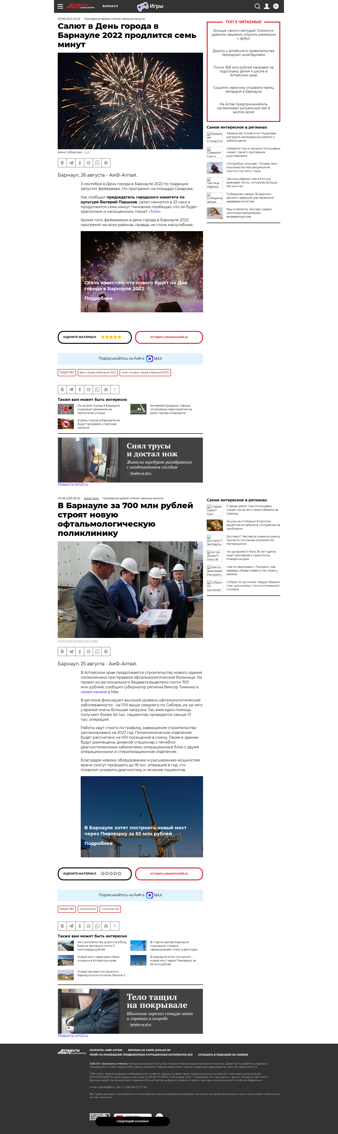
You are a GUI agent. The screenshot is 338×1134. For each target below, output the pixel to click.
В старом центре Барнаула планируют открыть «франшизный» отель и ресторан (174, 945)
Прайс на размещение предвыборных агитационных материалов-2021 (141, 1054)
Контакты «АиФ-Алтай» (106, 1050)
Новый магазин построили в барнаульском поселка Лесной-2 (101, 973)
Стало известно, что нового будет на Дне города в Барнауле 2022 (136, 285)
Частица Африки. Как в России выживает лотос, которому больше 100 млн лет (251, 182)
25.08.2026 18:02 (69, 498)
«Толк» (155, 211)
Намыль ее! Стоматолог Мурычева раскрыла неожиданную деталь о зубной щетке (251, 137)
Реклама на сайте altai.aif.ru (149, 1050)
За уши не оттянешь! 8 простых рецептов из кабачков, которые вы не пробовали (253, 525)
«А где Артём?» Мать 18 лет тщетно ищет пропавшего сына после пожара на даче (251, 555)
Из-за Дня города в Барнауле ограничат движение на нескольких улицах (98, 409)
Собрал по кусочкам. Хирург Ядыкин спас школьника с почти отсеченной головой (253, 585)
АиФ (87, 152)
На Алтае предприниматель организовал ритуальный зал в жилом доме (243, 108)
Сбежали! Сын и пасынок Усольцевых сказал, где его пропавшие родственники (253, 152)
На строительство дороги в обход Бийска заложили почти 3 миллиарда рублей (101, 945)
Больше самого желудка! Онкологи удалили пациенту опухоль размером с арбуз (244, 34)
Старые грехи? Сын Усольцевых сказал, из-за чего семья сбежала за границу (252, 509)
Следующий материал (133, 1121)
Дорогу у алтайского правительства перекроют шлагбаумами (243, 53)
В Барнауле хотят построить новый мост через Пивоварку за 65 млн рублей (135, 830)
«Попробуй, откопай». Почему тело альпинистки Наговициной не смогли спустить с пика (251, 167)
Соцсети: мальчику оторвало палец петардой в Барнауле (243, 90)
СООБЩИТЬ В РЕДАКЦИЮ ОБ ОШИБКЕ (223, 1054)
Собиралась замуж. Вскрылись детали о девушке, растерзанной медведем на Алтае (250, 197)
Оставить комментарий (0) (169, 337)
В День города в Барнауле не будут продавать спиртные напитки (98, 424)
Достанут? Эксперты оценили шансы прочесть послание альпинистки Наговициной (253, 540)
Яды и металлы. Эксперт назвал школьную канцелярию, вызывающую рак (249, 212)
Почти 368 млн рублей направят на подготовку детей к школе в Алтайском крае (244, 71)
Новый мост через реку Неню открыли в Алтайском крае (98, 958)
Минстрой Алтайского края (78, 641)
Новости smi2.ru (73, 484)
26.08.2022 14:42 (69, 18)
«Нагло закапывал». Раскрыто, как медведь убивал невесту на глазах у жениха (252, 570)
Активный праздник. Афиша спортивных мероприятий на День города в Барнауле (171, 409)
